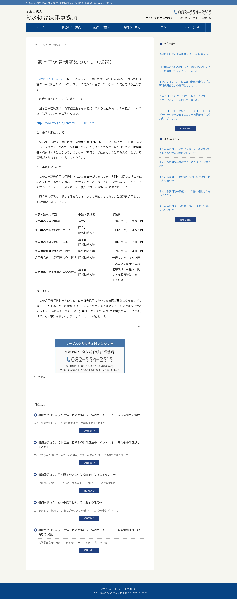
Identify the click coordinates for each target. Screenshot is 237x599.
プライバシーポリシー (112, 588)
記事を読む (89, 430)
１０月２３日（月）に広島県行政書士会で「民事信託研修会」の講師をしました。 (184, 83)
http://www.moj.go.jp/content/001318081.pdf (65, 123)
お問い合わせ (192, 27)
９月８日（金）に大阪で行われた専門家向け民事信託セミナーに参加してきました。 (184, 98)
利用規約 (131, 588)
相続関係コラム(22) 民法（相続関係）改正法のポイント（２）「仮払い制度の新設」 (90, 415)
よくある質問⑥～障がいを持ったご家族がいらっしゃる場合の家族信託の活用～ (184, 150)
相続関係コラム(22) (51, 79)
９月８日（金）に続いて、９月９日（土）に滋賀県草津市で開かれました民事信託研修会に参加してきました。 (184, 114)
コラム (162, 27)
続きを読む (185, 128)
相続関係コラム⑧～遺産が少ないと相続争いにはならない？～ (77, 474)
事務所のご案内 (71, 27)
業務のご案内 (101, 27)
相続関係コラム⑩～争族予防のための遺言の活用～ (70, 502)
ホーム (41, 27)
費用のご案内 (131, 27)
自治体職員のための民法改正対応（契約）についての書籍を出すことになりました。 (184, 69)
